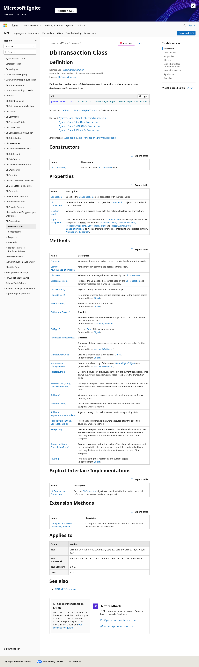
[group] (99, 102)
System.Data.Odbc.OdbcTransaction (79, 122)
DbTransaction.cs (66, 77)
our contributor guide (67, 626)
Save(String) (56, 429)
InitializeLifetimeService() (63, 337)
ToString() (55, 458)
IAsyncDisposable (107, 137)
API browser (73, 43)
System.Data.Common (73, 69)
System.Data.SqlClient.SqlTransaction (79, 130)
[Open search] (184, 25)
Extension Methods (173, 70)
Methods (168, 60)
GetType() (55, 329)
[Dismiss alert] (193, 5)
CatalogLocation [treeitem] (13, 63)
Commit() (55, 261)
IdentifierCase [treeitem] (13, 267)
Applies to (169, 74)
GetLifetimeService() (60, 312)
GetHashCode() (58, 303)
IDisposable (70, 137)
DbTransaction (105, 167)
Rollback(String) (58, 403)
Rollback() (55, 395)
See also (168, 78)
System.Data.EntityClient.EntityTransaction (82, 118)
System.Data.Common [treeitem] (16, 58)
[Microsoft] (5, 25)
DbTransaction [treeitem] (15, 226)
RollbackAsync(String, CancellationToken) (86, 225)
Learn (53, 43)
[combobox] (19, 46)
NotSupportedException (77, 231)
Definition (169, 48)
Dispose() (55, 275)
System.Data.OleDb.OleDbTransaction (80, 126)
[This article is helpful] (188, 88)
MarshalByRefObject (85, 110)
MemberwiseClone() (60, 354)
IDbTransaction (87, 137)
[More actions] (147, 43)
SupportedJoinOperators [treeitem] (18, 293)
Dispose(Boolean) (59, 280)
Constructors (170, 52)
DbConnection (86, 196)
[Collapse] (36, 40)
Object (67, 110)
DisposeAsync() (58, 289)
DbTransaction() (58, 167)
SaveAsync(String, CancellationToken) (118, 222)
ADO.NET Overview (65, 589)
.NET (61, 43)
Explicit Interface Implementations (172, 65)
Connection (56, 196)
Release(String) (58, 371)
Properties (169, 56)
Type (89, 329)
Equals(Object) (58, 295)
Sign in (192, 25)
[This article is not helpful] (191, 88)
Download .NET (186, 33)
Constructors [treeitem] (14, 231)
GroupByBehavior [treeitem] (14, 256)
